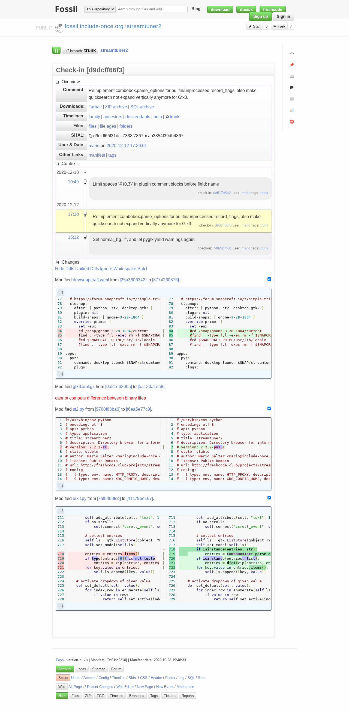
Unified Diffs (87, 268)
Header (156, 678)
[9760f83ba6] (107, 409)
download (220, 9)
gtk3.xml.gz (84, 386)
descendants (137, 116)
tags (112, 155)
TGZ (100, 696)
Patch (143, 268)
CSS (144, 678)
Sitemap (98, 669)
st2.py (78, 409)
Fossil (60, 660)
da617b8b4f (222, 193)
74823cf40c (222, 248)
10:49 (73, 181)
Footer (170, 678)
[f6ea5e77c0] (138, 409)
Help (61, 696)
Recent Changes (100, 687)
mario (94, 145)
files (93, 126)
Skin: (133, 678)
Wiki (61, 687)
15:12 (73, 237)
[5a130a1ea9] (151, 386)
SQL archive (142, 106)
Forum (116, 669)
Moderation (185, 687)
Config (104, 678)
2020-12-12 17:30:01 (127, 145)
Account (64, 669)
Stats (202, 678)
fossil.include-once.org (94, 26)
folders (126, 126)
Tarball (95, 106)
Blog (195, 9)
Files (75, 696)
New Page (145, 687)
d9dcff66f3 (223, 225)
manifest (97, 155)
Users (75, 678)
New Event (164, 687)
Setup (63, 678)
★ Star (255, 26)
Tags (154, 696)
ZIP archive (116, 106)
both (158, 116)
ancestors (112, 116)
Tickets (170, 696)
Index (81, 669)
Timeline (118, 678)
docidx (246, 9)
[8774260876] (165, 279)
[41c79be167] (140, 498)
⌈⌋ (56, 50)
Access (89, 678)
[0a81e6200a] (118, 386)
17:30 (73, 214)
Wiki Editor (125, 687)
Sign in (283, 16)
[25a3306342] (133, 279)
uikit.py (79, 498)
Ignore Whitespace (118, 268)
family (94, 116)
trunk (174, 116)
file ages (108, 126)
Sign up (260, 16)
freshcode (272, 9)
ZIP (88, 696)
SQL (191, 678)
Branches (136, 696)
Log (181, 678)
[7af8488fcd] (109, 498)
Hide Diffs (64, 268)
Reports (188, 696)
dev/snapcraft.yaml (91, 279)
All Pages (76, 687)
